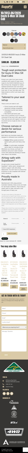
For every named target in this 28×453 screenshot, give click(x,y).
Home (2, 22)
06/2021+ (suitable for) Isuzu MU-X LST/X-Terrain (5, 268)
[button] (25, 7)
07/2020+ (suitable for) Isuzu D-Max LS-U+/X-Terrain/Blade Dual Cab (16, 269)
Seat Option (5, 224)
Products (7, 22)
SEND (6, 355)
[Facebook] (4, 393)
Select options (4, 284)
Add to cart (12, 233)
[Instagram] (7, 393)
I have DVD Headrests (9, 229)
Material (5, 45)
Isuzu (12, 22)
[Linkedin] (11, 393)
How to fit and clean (8, 48)
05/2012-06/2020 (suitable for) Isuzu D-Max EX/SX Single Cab (23, 270)
